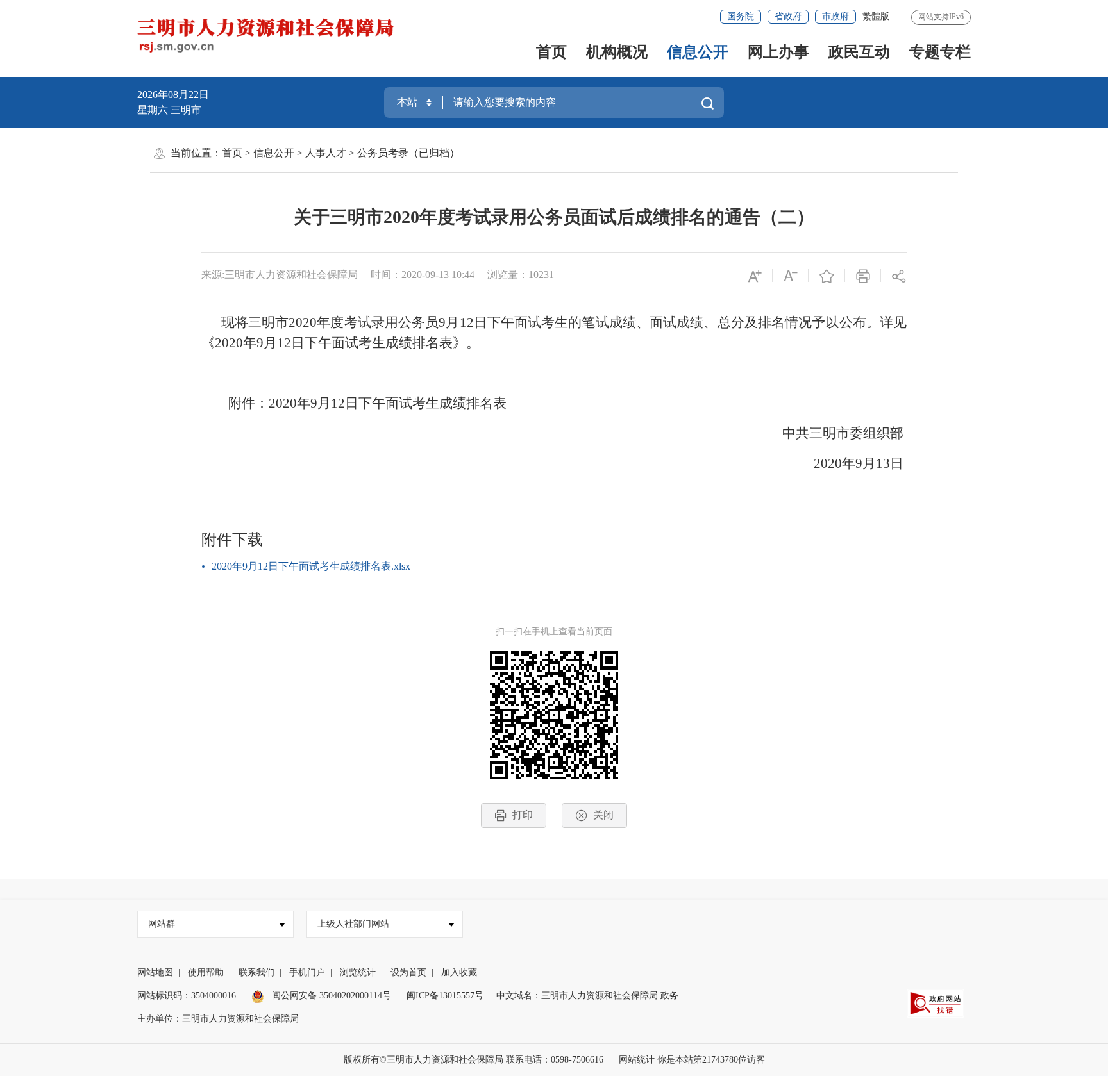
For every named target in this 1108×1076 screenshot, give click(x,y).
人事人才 (325, 152)
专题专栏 (940, 52)
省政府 (788, 16)
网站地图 (155, 972)
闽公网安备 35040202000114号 (330, 995)
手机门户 (307, 972)
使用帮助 (206, 972)
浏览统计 (358, 972)
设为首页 (408, 972)
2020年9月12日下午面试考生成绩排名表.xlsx (311, 566)
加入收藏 (459, 972)
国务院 (740, 16)
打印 (522, 814)
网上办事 (778, 52)
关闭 (603, 814)
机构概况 (617, 52)
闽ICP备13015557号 (445, 995)
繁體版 (875, 16)
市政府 (835, 16)
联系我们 (256, 972)
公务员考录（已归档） (408, 152)
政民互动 (859, 52)
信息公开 (697, 52)
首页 (551, 52)
